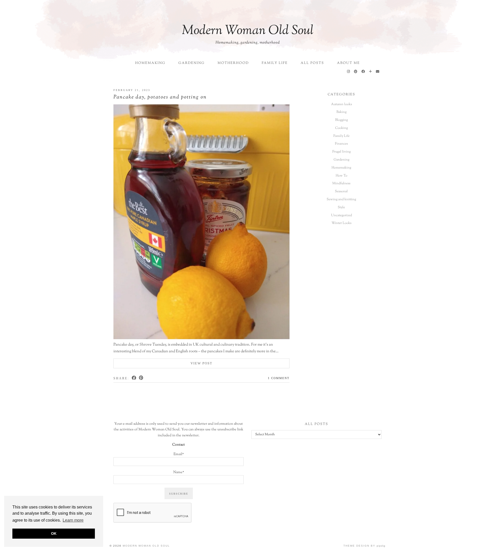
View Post (201, 363)
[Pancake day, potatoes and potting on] (201, 223)
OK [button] (53, 533)
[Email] (378, 72)
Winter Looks (341, 223)
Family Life (275, 63)
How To (341, 175)
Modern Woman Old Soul (248, 31)
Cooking (341, 128)
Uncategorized (341, 215)
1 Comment (279, 378)
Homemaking (150, 63)
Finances (341, 143)
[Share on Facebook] (134, 378)
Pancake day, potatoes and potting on (160, 97)
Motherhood (233, 63)
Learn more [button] (73, 520)
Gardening (191, 63)
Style (341, 207)
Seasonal (341, 191)
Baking (341, 112)
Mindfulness (341, 183)
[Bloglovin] (370, 72)
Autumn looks (341, 104)
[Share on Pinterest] (141, 378)
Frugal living (341, 151)
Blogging (341, 120)
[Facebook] (363, 72)
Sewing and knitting (341, 199)
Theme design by (364, 545)
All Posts (312, 63)
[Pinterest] (356, 72)
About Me (348, 63)
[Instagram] (348, 72)
